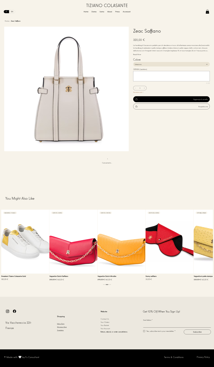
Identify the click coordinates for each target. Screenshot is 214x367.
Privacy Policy (203, 356)
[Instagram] (7, 311)
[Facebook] (14, 311)
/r (31, 322)
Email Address (148, 320)
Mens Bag (60, 324)
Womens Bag (62, 327)
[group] (107, 245)
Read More (137, 54)
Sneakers (60, 330)
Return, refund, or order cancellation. (114, 332)
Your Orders (105, 322)
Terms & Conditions (174, 357)
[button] (207, 11)
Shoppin (60, 316)
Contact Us (105, 319)
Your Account (105, 328)
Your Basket (105, 325)
